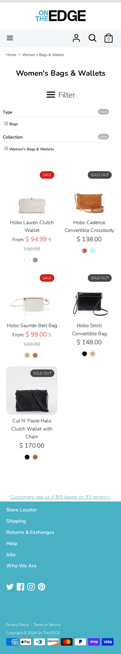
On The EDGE (48, 632)
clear (103, 111)
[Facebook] (21, 587)
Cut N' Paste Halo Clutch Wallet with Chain (31, 428)
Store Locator (21, 509)
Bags (13, 123)
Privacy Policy (17, 624)
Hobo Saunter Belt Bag (32, 325)
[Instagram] (31, 587)
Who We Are (21, 565)
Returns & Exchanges (30, 532)
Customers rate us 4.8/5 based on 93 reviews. (60, 497)
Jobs (11, 554)
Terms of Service (47, 624)
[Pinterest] (42, 587)
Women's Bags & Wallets (31, 149)
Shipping (16, 521)
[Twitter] (10, 587)
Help (11, 543)
